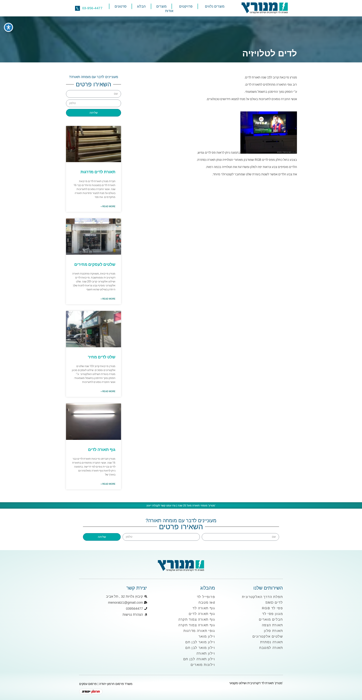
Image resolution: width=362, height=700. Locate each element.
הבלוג (141, 6)
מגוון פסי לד (272, 614)
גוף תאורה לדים (101, 449)
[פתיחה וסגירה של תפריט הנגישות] (8, 27)
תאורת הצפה (272, 625)
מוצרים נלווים (214, 6)
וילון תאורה (205, 653)
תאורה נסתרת (271, 642)
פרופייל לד (206, 597)
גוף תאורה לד (204, 608)
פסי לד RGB (272, 608)
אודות (169, 11)
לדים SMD (274, 602)
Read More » (108, 206)
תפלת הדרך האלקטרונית (262, 597)
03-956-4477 (92, 8)
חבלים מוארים (271, 619)
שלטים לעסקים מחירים (94, 264)
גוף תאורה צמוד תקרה (196, 619)
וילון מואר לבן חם (200, 642)
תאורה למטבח (271, 648)
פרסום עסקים (88, 684)
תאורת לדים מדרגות (98, 172)
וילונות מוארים (203, 665)
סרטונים (121, 6)
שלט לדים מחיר (101, 357)
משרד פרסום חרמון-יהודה (115, 684)
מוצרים (161, 6)
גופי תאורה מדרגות (199, 631)
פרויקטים (186, 6)
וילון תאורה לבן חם (199, 659)
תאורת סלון (273, 631)
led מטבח (207, 602)
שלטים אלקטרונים (267, 636)
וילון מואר (207, 636)
